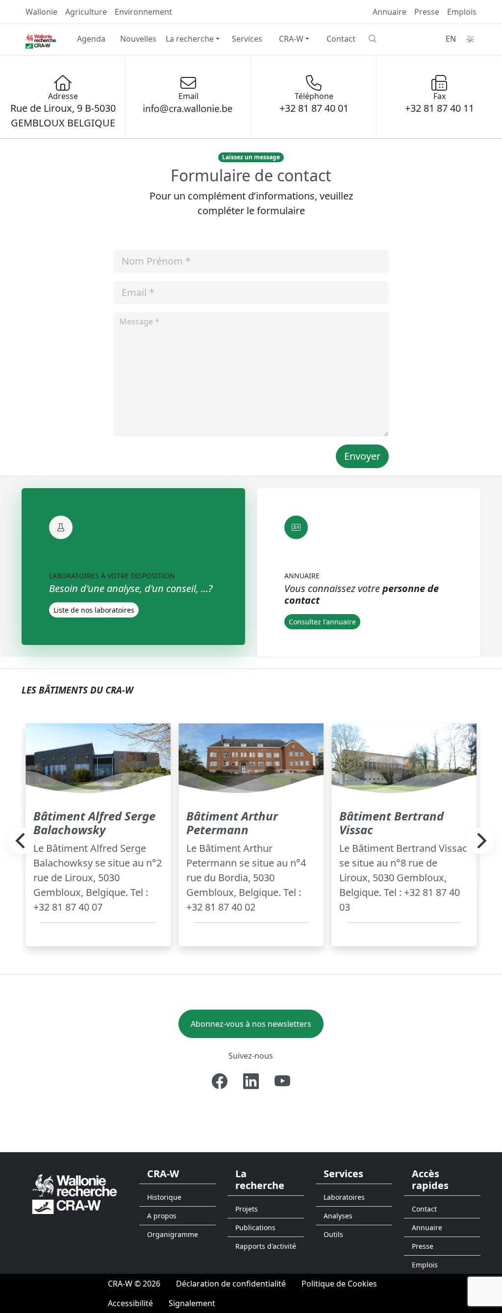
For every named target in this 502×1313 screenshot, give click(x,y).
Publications (255, 1227)
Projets (246, 1209)
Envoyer (362, 456)
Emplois (462, 11)
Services (247, 38)
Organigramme (172, 1234)
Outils (333, 1234)
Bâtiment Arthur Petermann (232, 823)
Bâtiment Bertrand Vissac (391, 823)
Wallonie (41, 11)
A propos (161, 1215)
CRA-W (291, 38)
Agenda (91, 38)
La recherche (190, 38)
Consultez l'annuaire (322, 621)
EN (451, 38)
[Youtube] (282, 1081)
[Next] (480, 841)
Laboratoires (344, 1197)
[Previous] (21, 841)
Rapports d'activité (265, 1246)
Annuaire (389, 11)
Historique (164, 1197)
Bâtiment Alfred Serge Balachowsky (94, 823)
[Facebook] (219, 1081)
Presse (426, 11)
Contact (340, 38)
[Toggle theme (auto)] (470, 39)
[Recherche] (388, 39)
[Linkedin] (251, 1081)
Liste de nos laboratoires (93, 610)
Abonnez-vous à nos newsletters (251, 1023)
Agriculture (86, 11)
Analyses (338, 1215)
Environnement (143, 11)
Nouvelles (138, 38)
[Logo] (74, 1193)
